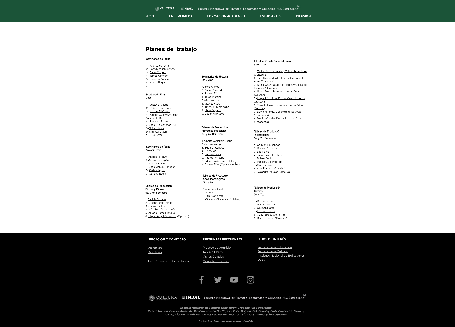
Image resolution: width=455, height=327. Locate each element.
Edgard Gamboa (214, 147)
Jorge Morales (213, 96)
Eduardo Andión (159, 79)
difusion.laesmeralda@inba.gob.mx (262, 314)
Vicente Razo (157, 118)
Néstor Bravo (157, 163)
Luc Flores (157, 135)
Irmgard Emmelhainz (217, 107)
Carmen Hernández (268, 145)
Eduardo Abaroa (214, 161)
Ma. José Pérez (214, 100)
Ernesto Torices (266, 211)
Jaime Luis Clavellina (269, 155)
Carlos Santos (156, 206)
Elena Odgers (158, 72)
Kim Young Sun (158, 131)
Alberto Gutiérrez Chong (164, 114)
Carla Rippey (265, 214)
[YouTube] (234, 280)
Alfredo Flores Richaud (161, 213)
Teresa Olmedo (159, 75)
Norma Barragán (159, 160)
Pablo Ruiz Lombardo (269, 161)
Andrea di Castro (215, 189)
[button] (181, 16)
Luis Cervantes (214, 195)
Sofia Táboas (156, 128)
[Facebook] (201, 280)
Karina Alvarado (214, 90)
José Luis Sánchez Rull (162, 125)
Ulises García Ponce (160, 202)
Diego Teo (210, 151)
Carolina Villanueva (217, 199)
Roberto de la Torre (161, 108)
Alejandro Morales (267, 172)
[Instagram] (250, 280)
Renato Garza (213, 154)
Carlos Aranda (157, 173)
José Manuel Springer (162, 167)
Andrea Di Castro (160, 111)
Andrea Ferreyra (159, 65)
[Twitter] (218, 280)
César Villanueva (214, 113)
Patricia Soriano (157, 199)
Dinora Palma (265, 201)
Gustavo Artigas (158, 104)
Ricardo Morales (159, 121)
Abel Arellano (213, 192)
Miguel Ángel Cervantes (162, 216)
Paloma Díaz (212, 93)
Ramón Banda (265, 218)
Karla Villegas (158, 82)
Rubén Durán (264, 158)
